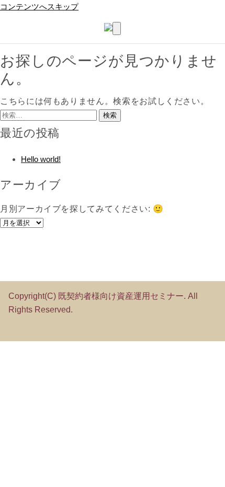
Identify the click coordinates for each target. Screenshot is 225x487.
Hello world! (41, 159)
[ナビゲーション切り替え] (117, 29)
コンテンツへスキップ (39, 6)
